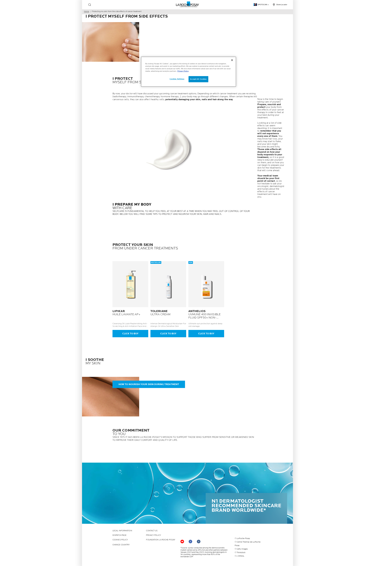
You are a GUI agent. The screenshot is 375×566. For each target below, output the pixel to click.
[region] (188, 72)
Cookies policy (120, 540)
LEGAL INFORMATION (122, 531)
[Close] (232, 60)
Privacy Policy (183, 71)
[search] (89, 4)
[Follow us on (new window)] (190, 541)
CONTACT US (151, 531)
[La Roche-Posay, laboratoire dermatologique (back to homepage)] (187, 4)
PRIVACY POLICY (153, 535)
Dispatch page (119, 535)
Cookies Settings (177, 79)
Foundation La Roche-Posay (160, 540)
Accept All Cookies (198, 79)
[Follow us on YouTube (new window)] (182, 541)
